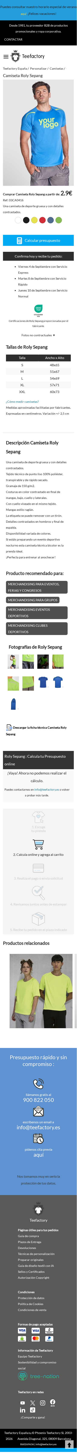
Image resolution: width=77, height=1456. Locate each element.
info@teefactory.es (46, 789)
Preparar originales (31, 1260)
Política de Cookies (30, 1304)
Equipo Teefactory (30, 1356)
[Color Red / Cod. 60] (42, 220)
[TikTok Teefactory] (32, 1409)
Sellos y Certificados (31, 1271)
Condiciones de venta (32, 1310)
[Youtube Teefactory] (23, 1402)
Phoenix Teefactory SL (49, 1433)
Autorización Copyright (33, 1277)
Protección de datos (31, 1298)
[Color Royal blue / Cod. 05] (50, 220)
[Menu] (6, 55)
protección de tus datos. (38, 1183)
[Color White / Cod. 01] (18, 220)
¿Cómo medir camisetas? (22, 401)
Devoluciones (27, 1248)
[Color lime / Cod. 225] (58, 220)
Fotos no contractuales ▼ (38, 335)
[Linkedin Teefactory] (23, 1409)
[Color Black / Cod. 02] (26, 220)
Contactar (13, 39)
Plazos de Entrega (29, 1242)
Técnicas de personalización (36, 1254)
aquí (23, 13)
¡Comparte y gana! (33, 1417)
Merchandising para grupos (32, 600)
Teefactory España (16, 1433)
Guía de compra (28, 1236)
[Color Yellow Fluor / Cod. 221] (34, 220)
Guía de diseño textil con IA (36, 1265)
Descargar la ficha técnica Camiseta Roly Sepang (36, 731)
